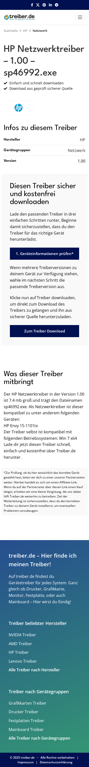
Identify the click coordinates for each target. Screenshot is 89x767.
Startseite (11, 30)
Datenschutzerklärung (56, 762)
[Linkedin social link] (50, 5)
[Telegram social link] (56, 5)
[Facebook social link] (32, 5)
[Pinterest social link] (44, 5)
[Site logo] (20, 16)
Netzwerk (40, 30)
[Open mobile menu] (80, 17)
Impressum (26, 762)
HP (25, 30)
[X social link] (38, 5)
